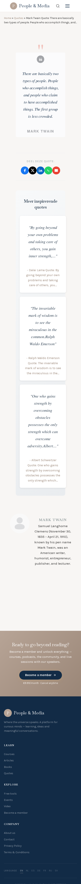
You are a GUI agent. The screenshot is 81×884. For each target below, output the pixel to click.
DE (38, 876)
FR (44, 876)
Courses (9, 760)
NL (27, 876)
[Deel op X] (33, 220)
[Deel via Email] (56, 220)
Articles (9, 766)
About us (9, 838)
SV (56, 876)
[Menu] (67, 6)
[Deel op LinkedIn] (40, 220)
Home (7, 18)
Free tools (10, 799)
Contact (9, 845)
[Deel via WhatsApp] (48, 220)
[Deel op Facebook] (25, 220)
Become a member (38, 681)
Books (8, 772)
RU (50, 876)
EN (21, 876)
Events (8, 805)
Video (7, 812)
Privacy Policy (13, 851)
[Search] (57, 5)
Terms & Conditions (16, 858)
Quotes (18, 18)
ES (33, 876)
